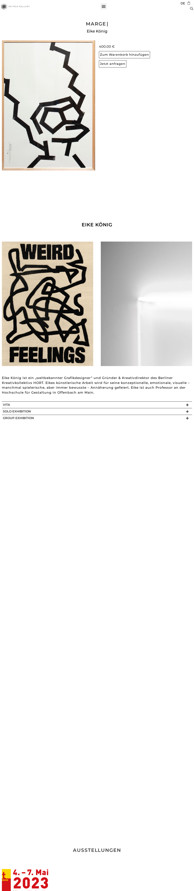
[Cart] (188, 3)
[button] (104, 6)
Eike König (97, 31)
